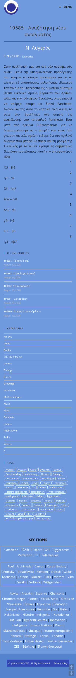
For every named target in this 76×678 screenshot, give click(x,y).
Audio (7, 343)
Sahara (26, 505)
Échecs (29, 604)
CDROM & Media (13, 357)
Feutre (46, 483)
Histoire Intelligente (16, 491)
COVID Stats (49, 599)
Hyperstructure (56, 491)
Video (60, 509)
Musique (10, 500)
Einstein (42, 572)
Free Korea (60, 483)
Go (33, 487)
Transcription (28, 509)
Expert (37, 550)
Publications (11, 430)
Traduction (12, 509)
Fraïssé (56, 572)
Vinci (20, 514)
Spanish (38, 505)
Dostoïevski (25, 572)
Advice (14, 593)
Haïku (64, 609)
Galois (68, 572)
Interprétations (41, 625)
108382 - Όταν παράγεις (17, 286)
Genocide (22, 487)
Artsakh (22, 469)
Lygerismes (61, 550)
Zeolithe (39, 514)
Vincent (10, 514)
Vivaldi (21, 582)
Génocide (43, 609)
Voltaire (34, 582)
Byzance (45, 469)
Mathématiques (14, 631)
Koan (58, 625)
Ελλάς (25, 550)
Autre (33, 469)
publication (12, 505)
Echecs (61, 478)
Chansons (57, 593)
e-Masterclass (30, 478)
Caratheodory (13, 474)
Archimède (24, 566)
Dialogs (8, 370)
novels (23, 500)
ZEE (29, 514)
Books (7, 350)
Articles (29, 56)
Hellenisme (56, 487)
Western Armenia (60, 641)
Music (7, 403)
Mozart (36, 577)
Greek (42, 487)
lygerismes (53, 496)
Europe (11, 609)
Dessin (45, 474)
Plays (7, 410)
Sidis (48, 577)
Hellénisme (12, 615)
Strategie (52, 505)
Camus (57, 469)
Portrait (60, 500)
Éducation (60, 604)
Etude (35, 483)
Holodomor (37, 491)
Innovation (57, 620)
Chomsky (7, 572)
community (31, 474)
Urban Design (34, 641)
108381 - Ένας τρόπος (15, 298)
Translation (46, 509)
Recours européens (56, 631)
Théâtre (57, 636)
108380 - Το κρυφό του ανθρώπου (22, 311)
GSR (47, 550)
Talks (7, 437)
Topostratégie (12, 641)
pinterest (36, 500)
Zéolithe (28, 646)
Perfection (25, 555)
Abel (11, 566)
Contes (8, 363)
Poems (8, 424)
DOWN (71, 673)
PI (36, 555)
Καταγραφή (43, 518)
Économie (44, 604)
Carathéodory (56, 566)
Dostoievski (12, 478)
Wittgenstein (52, 582)
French (9, 487)
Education (11, 483)
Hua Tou (15, 620)
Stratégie (30, 636)
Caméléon (11, 550)
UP (71, 667)
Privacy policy (61, 663)
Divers (7, 377)
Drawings (9, 383)
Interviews (9, 390)
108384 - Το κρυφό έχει (16, 260)
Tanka (44, 636)
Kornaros (8, 577)
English (24, 483)
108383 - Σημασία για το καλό (19, 273)
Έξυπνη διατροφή (49, 646)
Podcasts (9, 417)
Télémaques (49, 555)
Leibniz (23, 577)
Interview (27, 496)
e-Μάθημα (48, 478)
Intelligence (12, 496)
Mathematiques (13, 397)
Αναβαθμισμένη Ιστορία (19, 518)
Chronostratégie (13, 599)
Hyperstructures (35, 620)
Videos (8, 444)
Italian (40, 496)
